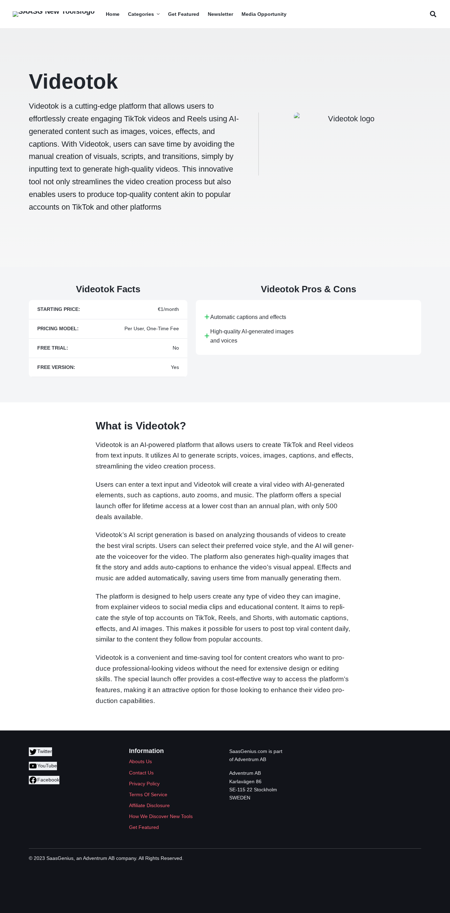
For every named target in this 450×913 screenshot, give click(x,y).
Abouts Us (140, 761)
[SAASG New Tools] (54, 14)
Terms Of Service (148, 794)
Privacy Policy (144, 783)
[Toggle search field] (433, 14)
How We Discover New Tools (161, 816)
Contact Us (141, 772)
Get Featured (144, 827)
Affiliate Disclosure (149, 805)
